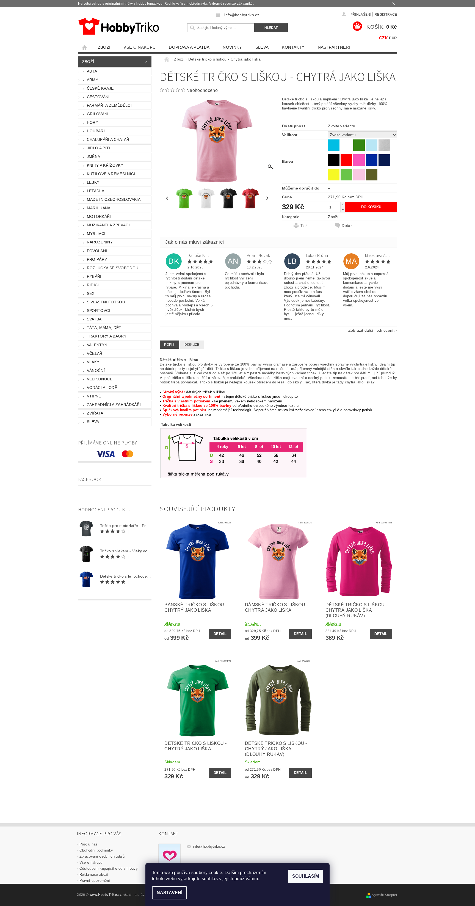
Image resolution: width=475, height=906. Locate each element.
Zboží (104, 47)
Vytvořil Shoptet (384, 895)
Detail (220, 634)
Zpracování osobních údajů (102, 856)
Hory (92, 122)
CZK (383, 37)
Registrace (386, 15)
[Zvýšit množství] (342, 204)
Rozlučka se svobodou (112, 268)
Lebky (93, 182)
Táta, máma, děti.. (106, 327)
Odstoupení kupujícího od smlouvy (108, 868)
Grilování (98, 114)
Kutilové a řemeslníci (111, 174)
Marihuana (99, 208)
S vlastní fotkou (106, 302)
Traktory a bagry (106, 336)
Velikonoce (99, 379)
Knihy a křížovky (105, 165)
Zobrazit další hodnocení (371, 330)
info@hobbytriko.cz (209, 846)
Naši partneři (334, 47)
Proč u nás (88, 844)
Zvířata (95, 413)
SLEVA (262, 47)
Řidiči (93, 285)
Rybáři (94, 276)
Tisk (304, 225)
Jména (93, 156)
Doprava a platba (189, 47)
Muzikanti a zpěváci (108, 225)
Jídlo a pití (98, 148)
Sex (91, 293)
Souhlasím (305, 876)
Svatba (94, 319)
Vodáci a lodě (102, 387)
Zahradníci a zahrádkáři (114, 404)
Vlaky (93, 362)
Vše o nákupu (139, 47)
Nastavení (169, 892)
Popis (169, 345)
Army (92, 80)
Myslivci (96, 233)
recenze (185, 414)
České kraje (100, 88)
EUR (393, 38)
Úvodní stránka (84, 47)
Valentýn (97, 345)
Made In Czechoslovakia (113, 199)
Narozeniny (100, 242)
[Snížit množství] (342, 209)
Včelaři (95, 353)
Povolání (97, 251)
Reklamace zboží (94, 874)
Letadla (95, 191)
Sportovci (98, 310)
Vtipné (94, 396)
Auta (92, 71)
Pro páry (97, 259)
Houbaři (96, 131)
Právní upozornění (94, 880)
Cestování (98, 97)
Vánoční (96, 370)
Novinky (232, 47)
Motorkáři (99, 216)
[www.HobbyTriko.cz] (118, 26)
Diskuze (191, 345)
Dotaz (347, 225)
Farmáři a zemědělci (109, 105)
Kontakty (293, 47)
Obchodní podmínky (96, 850)
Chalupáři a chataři (109, 139)
